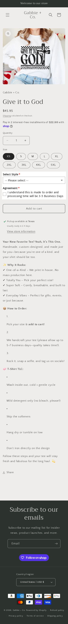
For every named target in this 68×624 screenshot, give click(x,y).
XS (8, 156)
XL (56, 156)
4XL (38, 164)
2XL (9, 164)
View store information (21, 231)
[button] (7, 15)
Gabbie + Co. (19, 610)
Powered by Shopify (36, 610)
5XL (53, 164)
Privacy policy (16, 616)
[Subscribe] (56, 543)
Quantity (7, 133)
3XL (24, 164)
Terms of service (35, 616)
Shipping (7, 116)
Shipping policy (55, 616)
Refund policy (57, 610)
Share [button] (10, 472)
